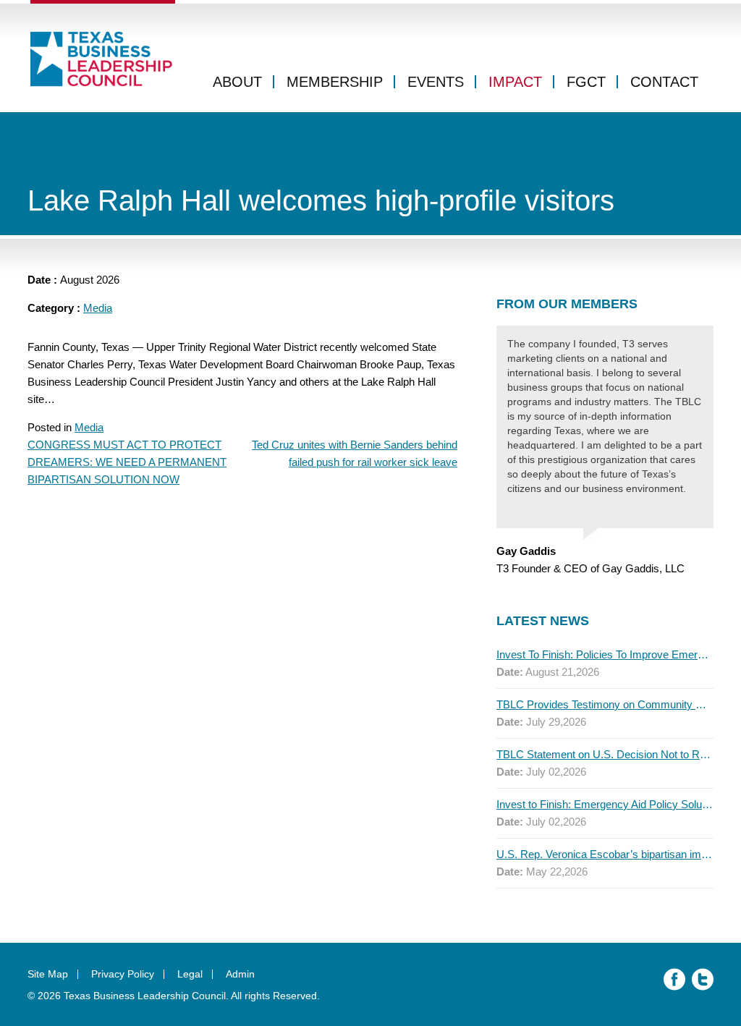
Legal (190, 974)
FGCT (586, 82)
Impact (515, 82)
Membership (335, 82)
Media (97, 308)
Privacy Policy (122, 974)
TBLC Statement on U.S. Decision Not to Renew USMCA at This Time (605, 754)
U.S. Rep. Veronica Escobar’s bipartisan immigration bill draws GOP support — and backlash (605, 854)
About (237, 82)
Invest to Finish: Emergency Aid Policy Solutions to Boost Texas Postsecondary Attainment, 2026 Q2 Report (605, 804)
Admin (240, 974)
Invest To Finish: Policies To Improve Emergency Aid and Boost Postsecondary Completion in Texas (605, 654)
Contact (664, 82)
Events (435, 82)
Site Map (47, 974)
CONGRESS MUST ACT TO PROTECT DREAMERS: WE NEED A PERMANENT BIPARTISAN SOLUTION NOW (126, 462)
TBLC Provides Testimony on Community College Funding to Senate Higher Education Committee (605, 704)
